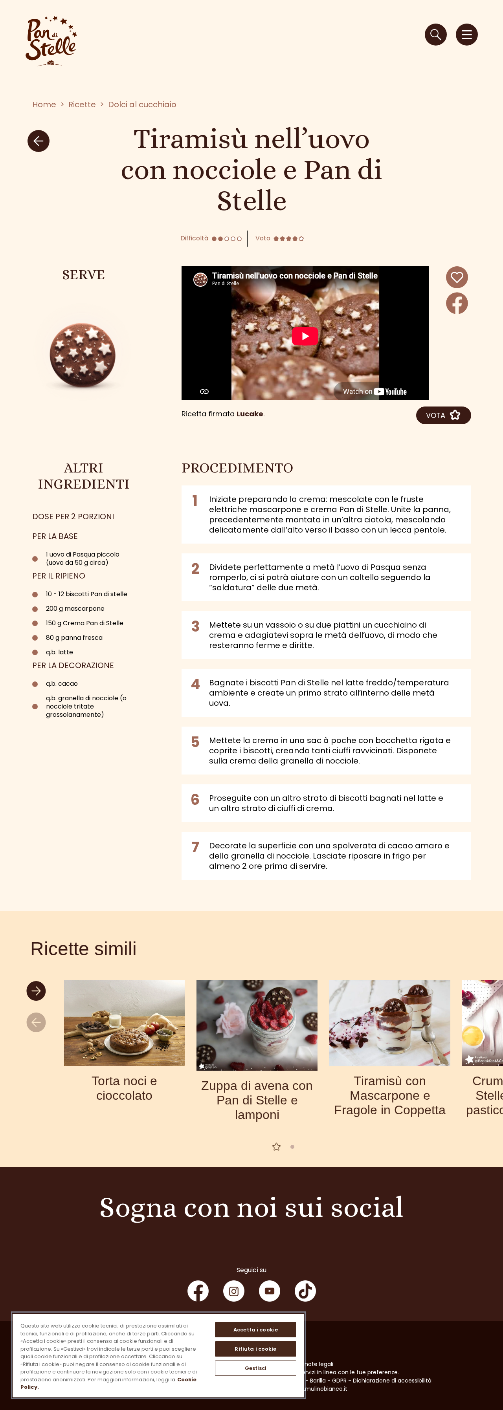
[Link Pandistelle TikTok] (305, 1291)
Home (44, 104)
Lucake (250, 414)
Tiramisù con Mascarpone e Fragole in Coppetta (390, 1095)
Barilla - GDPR (328, 1380)
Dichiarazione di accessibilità (392, 1380)
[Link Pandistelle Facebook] (198, 1291)
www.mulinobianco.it (319, 1389)
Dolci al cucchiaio (142, 104)
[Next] (37, 991)
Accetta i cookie (255, 1329)
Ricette (82, 104)
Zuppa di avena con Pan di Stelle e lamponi (257, 1100)
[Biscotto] (83, 352)
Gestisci (256, 1368)
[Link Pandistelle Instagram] (233, 1291)
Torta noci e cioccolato (124, 1088)
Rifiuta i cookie (255, 1349)
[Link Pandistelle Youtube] (269, 1291)
